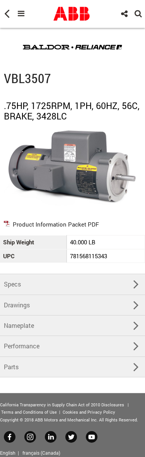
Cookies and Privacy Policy (89, 412)
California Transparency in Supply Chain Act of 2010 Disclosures (62, 405)
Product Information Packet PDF (56, 224)
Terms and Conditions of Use (29, 412)
